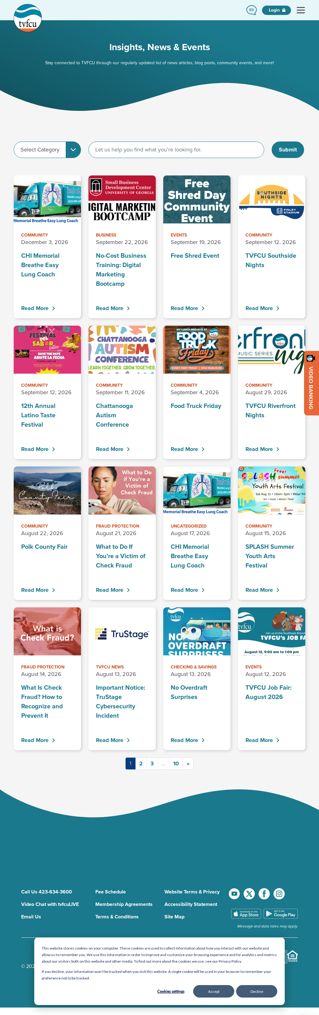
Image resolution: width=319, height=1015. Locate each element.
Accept (214, 991)
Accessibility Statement (190, 904)
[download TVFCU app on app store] (246, 914)
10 (176, 763)
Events (179, 235)
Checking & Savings (194, 667)
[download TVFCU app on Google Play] (281, 914)
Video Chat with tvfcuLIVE (50, 904)
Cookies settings (170, 991)
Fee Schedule (110, 891)
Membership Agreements (124, 904)
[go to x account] (250, 894)
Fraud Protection (117, 526)
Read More (35, 308)
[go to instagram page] (279, 894)
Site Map (174, 916)
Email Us (31, 916)
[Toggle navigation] (300, 10)
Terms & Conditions (117, 916)
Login (275, 10)
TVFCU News (110, 667)
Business (106, 235)
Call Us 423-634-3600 (46, 891)
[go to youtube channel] (235, 894)
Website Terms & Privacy (192, 891)
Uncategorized (189, 526)
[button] (251, 10)
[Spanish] (251, 10)
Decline (256, 991)
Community (34, 235)
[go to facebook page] (265, 894)
